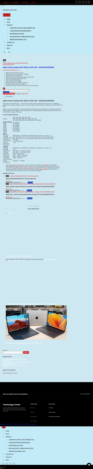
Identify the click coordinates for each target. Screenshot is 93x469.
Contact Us (10, 42)
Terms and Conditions (54, 416)
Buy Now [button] (30, 182)
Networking (25, 2)
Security (33, 2)
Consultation (33, 416)
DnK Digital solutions (10, 10)
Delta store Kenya (16, 165)
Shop (8, 22)
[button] (9, 52)
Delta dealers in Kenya (26, 168)
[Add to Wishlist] (4, 88)
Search (5, 350)
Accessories (15, 2)
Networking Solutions (17, 33)
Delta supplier (43, 169)
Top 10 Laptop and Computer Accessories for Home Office (21, 303)
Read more (53, 259)
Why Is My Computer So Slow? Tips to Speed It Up (19, 256)
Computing (6, 2)
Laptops (46, 303)
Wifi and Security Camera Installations (22, 36)
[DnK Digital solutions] (10, 6)
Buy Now (6, 92)
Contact (51, 407)
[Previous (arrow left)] (0, 468)
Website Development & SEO (18, 39)
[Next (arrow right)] (2, 468)
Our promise (33, 421)
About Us (9, 45)
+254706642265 (85, 394)
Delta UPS (25, 94)
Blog (8, 48)
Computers (47, 259)
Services (9, 25)
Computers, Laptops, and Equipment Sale (22, 28)
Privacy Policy (52, 412)
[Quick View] (27, 182)
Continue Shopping (9, 94)
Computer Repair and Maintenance (20, 31)
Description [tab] (9, 96)
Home (8, 19)
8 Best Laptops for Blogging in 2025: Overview (18, 343)
